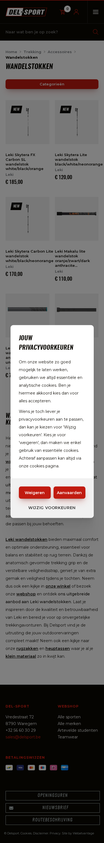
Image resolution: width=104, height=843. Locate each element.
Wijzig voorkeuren (52, 507)
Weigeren (35, 492)
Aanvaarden (69, 492)
